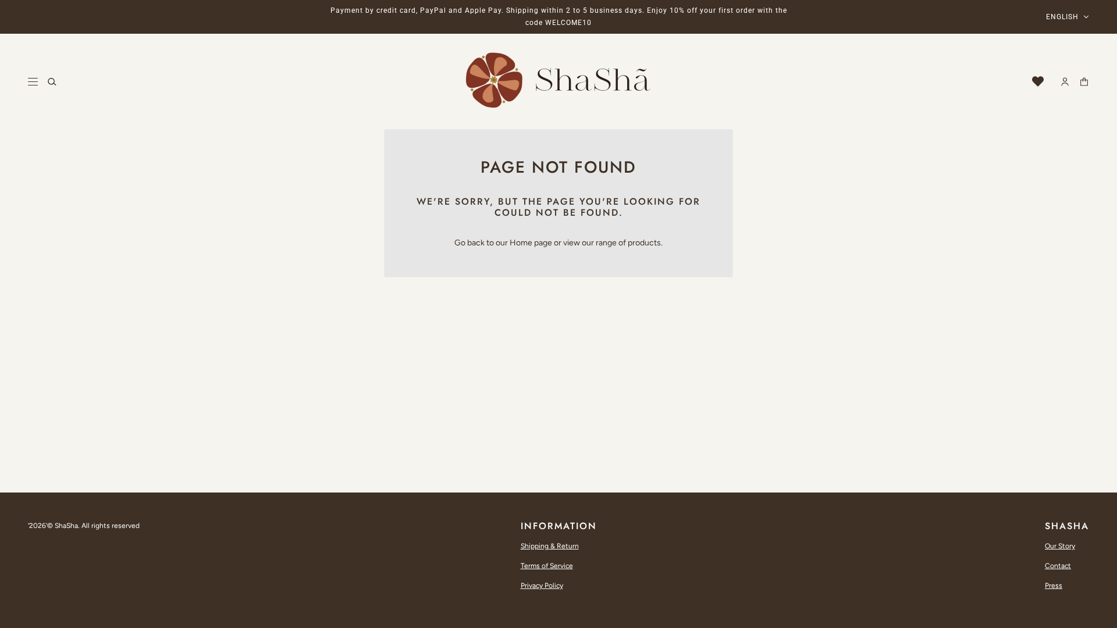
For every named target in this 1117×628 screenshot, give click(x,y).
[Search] (52, 82)
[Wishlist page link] (1038, 81)
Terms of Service (547, 566)
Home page (531, 243)
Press (1053, 585)
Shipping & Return (550, 546)
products (644, 243)
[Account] (1065, 82)
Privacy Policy (542, 585)
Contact (1058, 566)
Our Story (1060, 546)
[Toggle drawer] (33, 81)
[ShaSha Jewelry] (558, 81)
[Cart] (1084, 82)
